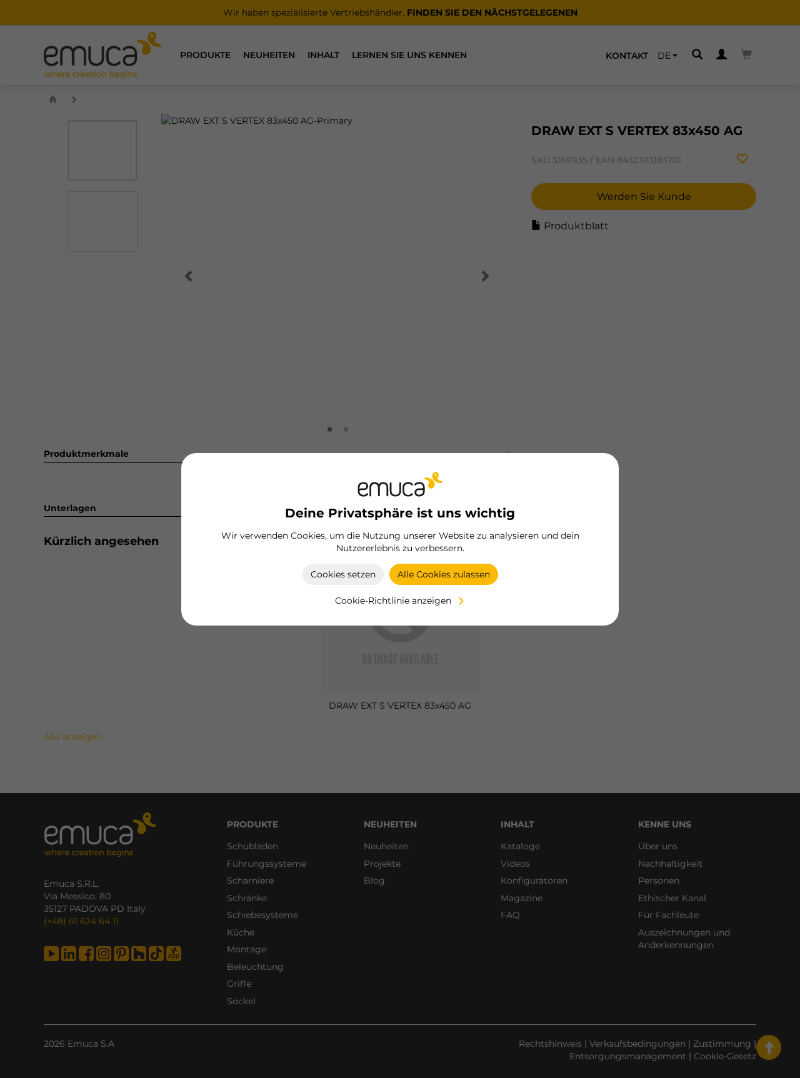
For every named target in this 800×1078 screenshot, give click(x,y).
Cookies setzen (343, 574)
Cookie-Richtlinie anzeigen (393, 600)
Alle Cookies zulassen (444, 574)
